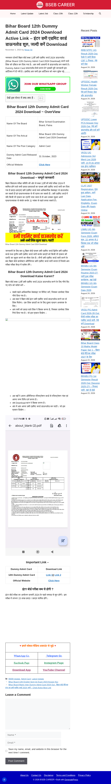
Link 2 (58, 575)
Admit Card (26, 679)
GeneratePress (71, 779)
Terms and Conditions (65, 775)
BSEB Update (14, 679)
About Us (24, 775)
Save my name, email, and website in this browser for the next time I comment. (37, 751)
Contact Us (36, 775)
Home (13, 13)
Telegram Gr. (54, 655)
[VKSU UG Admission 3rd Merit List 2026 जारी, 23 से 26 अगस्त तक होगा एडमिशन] (90, 145)
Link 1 (49, 575)
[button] (100, 14)
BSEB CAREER (60, 4)
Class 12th (73, 13)
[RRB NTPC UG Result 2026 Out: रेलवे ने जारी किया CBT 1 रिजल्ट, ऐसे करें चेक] (90, 42)
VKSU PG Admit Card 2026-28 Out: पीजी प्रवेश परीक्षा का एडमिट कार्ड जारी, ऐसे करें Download (90, 317)
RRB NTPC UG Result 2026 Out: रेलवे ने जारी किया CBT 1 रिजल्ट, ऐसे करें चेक (89, 57)
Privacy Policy (84, 775)
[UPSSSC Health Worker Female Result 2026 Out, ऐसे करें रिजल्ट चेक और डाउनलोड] (90, 75)
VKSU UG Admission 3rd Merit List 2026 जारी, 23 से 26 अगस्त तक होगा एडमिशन (90, 159)
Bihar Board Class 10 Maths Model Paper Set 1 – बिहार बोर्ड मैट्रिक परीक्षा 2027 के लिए (90, 350)
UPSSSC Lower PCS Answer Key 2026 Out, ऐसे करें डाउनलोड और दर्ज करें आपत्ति (90, 126)
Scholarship (88, 13)
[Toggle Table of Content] (39, 98)
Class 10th (58, 13)
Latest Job (43, 13)
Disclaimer (48, 775)
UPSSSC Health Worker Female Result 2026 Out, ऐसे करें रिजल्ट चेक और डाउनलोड (89, 88)
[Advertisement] (37, 623)
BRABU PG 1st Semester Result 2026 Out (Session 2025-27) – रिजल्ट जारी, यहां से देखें (90, 383)
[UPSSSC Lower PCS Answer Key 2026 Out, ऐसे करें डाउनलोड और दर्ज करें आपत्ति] (90, 109)
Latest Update (27, 13)
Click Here (44, 164)
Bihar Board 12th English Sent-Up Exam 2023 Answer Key (33, 682)
